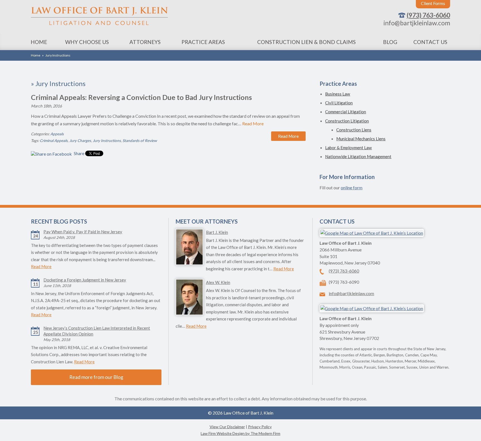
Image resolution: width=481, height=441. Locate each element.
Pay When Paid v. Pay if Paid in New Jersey (82, 231)
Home (39, 42)
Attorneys (145, 42)
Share (78, 153)
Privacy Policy (260, 426)
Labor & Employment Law (348, 147)
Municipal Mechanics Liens (361, 138)
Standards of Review (139, 140)
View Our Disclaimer (227, 426)
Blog (390, 42)
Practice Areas (203, 42)
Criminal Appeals (54, 140)
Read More (253, 123)
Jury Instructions (107, 140)
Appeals (57, 134)
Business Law (337, 93)
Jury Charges (80, 140)
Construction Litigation (347, 120)
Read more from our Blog (96, 377)
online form (351, 187)
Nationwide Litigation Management (358, 156)
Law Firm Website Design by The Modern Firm (240, 433)
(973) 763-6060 (428, 15)
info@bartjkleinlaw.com (417, 23)
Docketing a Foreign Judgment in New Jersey (84, 279)
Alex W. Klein (218, 282)
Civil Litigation (339, 102)
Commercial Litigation (345, 111)
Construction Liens (353, 129)
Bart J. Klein (217, 232)
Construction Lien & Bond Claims (306, 42)
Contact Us (430, 42)
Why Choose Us (87, 42)
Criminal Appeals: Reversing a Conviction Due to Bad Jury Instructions (141, 97)
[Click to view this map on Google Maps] (372, 233)
